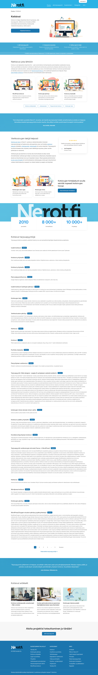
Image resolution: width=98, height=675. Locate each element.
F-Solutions (53, 672)
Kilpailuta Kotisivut (25, 30)
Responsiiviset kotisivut (56, 106)
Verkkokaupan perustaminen (38, 661)
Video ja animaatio (55, 659)
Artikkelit (71, 649)
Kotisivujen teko (69, 106)
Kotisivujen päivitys (35, 652)
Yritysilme (33, 659)
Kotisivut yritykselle (35, 654)
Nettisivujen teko (15, 142)
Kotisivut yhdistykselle (30, 106)
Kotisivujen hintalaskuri (75, 661)
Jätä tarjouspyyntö (58, 5)
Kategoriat (77, 5)
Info (84, 5)
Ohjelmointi (53, 663)
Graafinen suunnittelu (55, 652)
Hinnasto (71, 656)
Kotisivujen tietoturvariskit (71, 603)
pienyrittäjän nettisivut (17, 72)
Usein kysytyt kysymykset (76, 654)
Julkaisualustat (43, 106)
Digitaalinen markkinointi (56, 656)
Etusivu (49, 5)
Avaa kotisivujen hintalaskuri (67, 190)
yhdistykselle (33, 146)
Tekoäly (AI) (33, 649)
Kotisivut (24, 247)
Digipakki (71, 666)
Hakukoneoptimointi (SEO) (37, 663)
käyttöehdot (30, 672)
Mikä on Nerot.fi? (73, 652)
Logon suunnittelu (35, 656)
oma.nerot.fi (83, 1)
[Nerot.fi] (20, 647)
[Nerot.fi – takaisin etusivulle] (17, 5)
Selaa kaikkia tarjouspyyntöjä (49, 551)
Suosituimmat (68, 5)
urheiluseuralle (25, 146)
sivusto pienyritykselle (17, 160)
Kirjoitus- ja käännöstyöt (56, 661)
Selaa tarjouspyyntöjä (75, 659)
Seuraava (61, 547)
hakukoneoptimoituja (37, 71)
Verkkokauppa (53, 654)
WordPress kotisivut (35, 666)
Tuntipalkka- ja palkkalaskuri (76, 663)
